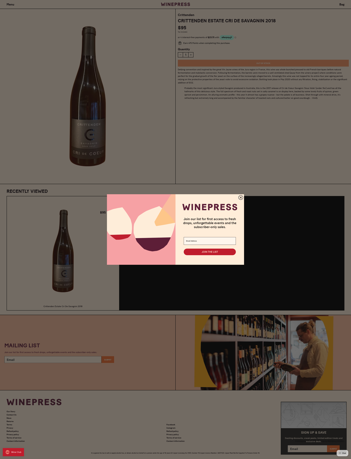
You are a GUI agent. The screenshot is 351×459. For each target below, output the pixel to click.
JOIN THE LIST (210, 251)
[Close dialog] (241, 197)
